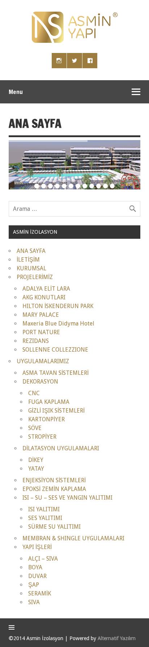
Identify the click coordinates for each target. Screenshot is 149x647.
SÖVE (35, 428)
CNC (34, 393)
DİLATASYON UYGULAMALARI (60, 448)
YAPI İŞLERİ (37, 547)
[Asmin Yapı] (75, 40)
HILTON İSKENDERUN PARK (57, 306)
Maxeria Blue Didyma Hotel (58, 323)
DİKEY (35, 459)
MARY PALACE (40, 314)
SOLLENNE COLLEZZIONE (55, 349)
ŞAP (33, 584)
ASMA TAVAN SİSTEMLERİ (55, 372)
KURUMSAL (31, 268)
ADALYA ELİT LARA (46, 288)
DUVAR (37, 576)
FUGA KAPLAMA (48, 401)
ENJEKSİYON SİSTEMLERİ (54, 480)
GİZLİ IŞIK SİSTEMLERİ (56, 410)
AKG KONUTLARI (43, 297)
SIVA (34, 602)
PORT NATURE (41, 332)
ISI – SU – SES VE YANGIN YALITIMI (67, 497)
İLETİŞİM (28, 259)
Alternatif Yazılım (117, 638)
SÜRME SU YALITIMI (54, 526)
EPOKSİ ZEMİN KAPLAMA (54, 489)
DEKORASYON (40, 381)
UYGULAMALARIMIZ (43, 361)
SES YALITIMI (45, 518)
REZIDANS (35, 340)
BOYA (35, 567)
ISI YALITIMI (44, 509)
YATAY (36, 468)
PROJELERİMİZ (35, 277)
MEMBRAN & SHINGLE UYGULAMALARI (73, 538)
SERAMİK (39, 593)
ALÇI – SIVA (43, 558)
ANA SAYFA (31, 250)
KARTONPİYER (46, 419)
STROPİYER (42, 436)
